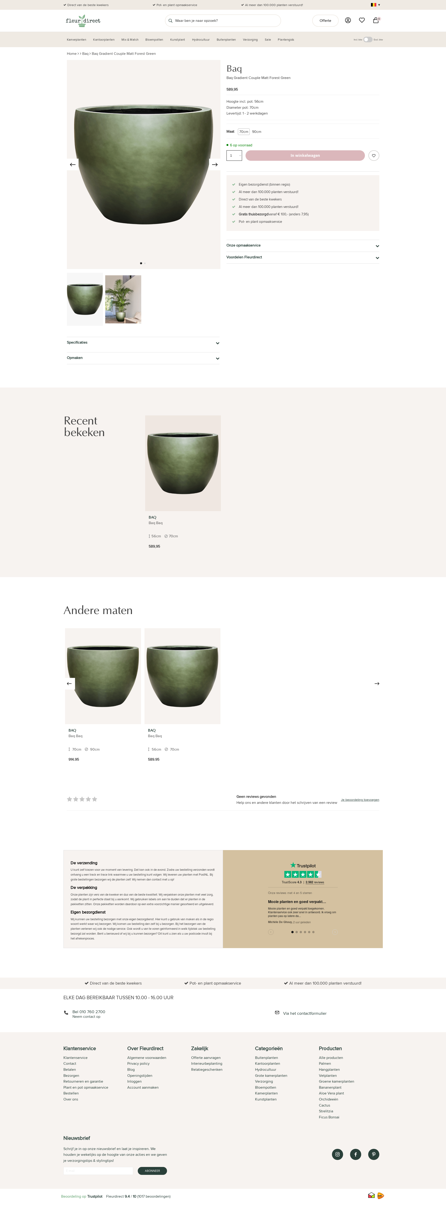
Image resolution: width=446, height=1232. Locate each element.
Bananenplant (330, 1087)
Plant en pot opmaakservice (85, 1087)
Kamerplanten (266, 1093)
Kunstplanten (266, 1099)
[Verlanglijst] (361, 20)
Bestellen (71, 1093)
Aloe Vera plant (331, 1093)
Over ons (70, 1099)
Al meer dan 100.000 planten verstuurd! (274, 5)
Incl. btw (358, 39)
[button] (141, 263)
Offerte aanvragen (206, 1057)
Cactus (324, 1105)
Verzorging (264, 1081)
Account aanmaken (143, 1087)
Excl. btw (378, 39)
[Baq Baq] (103, 676)
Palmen (325, 1063)
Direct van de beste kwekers (88, 5)
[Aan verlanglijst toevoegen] (373, 155)
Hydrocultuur (265, 1069)
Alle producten (331, 1057)
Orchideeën (328, 1099)
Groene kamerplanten (336, 1081)
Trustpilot (94, 1196)
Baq (85, 53)
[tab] (95, 1083)
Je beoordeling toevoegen (360, 799)
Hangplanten (329, 1069)
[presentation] (73, 164)
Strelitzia (326, 1111)
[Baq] (183, 463)
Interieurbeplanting (206, 1063)
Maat (230, 131)
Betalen (69, 1069)
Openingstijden (139, 1075)
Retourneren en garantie (83, 1081)
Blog (131, 1069)
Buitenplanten (266, 1057)
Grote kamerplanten (271, 1075)
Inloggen (134, 1081)
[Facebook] (355, 1154)
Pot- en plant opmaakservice (177, 5)
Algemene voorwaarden (146, 1057)
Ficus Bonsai (329, 1117)
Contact (69, 1063)
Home (72, 53)
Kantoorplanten (267, 1063)
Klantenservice (75, 1057)
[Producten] (347, 20)
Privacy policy (138, 1063)
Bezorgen (71, 1075)
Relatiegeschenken (207, 1069)
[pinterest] (373, 1154)
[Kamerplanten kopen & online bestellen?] (82, 21)
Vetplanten (328, 1075)
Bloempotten (265, 1087)
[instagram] (337, 1154)
